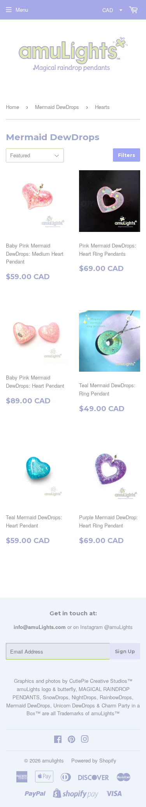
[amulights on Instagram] (85, 740)
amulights (53, 760)
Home (12, 106)
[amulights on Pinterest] (71, 740)
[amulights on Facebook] (58, 740)
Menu (22, 9)
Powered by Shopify (93, 760)
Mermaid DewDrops (57, 106)
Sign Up (125, 651)
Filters (126, 155)
